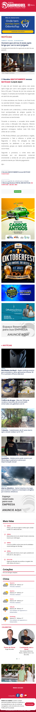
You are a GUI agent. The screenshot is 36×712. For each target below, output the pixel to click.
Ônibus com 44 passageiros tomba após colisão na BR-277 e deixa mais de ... (20, 528)
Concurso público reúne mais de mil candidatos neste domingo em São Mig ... (20, 545)
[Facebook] (18, 695)
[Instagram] (22, 695)
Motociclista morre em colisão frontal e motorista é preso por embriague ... (20, 537)
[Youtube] (25, 695)
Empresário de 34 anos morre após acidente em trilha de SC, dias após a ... (20, 554)
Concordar (29, 704)
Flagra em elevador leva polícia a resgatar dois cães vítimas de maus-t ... (20, 562)
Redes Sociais (18, 688)
